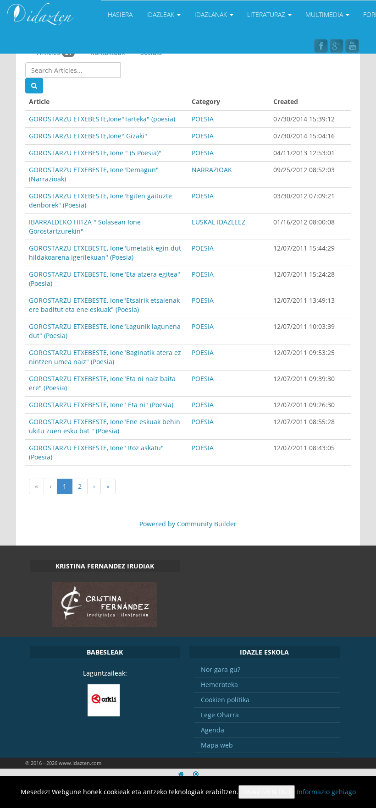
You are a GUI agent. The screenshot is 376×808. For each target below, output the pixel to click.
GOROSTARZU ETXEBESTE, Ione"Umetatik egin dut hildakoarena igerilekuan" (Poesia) (105, 253)
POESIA (203, 119)
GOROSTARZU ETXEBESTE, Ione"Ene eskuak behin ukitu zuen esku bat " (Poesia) (104, 426)
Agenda (212, 730)
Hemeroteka (219, 684)
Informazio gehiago (326, 791)
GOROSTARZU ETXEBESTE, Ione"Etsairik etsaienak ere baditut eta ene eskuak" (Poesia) (104, 305)
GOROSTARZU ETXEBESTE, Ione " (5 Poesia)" (95, 152)
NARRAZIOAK (212, 169)
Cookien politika (225, 699)
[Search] (34, 85)
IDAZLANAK (211, 14)
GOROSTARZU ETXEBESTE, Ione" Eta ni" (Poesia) (101, 404)
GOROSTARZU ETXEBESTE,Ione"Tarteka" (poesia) (102, 119)
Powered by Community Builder (188, 523)
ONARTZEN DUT (266, 791)
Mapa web (217, 745)
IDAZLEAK (161, 14)
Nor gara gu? (220, 669)
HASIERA (120, 14)
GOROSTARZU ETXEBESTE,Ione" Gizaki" (88, 135)
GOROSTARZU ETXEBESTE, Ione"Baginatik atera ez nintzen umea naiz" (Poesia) (105, 357)
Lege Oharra (220, 714)
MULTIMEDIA (325, 14)
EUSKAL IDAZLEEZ (218, 222)
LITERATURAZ (267, 14)
